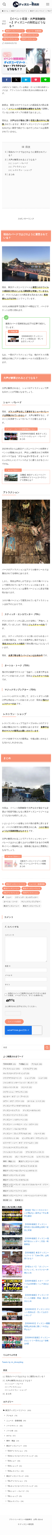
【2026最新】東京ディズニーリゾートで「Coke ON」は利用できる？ (36, 1256)
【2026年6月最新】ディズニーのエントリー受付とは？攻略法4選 (37, 1340)
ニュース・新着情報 (34, 31)
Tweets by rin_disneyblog (12, 1362)
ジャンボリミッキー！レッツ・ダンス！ (20, 1083)
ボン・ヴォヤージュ (24, 1157)
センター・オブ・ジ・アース (15, 1097)
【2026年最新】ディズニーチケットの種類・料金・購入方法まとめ (36, 1298)
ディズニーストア (11, 1110)
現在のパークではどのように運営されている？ (25, 1376)
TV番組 (23, 1064)
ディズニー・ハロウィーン (15, 1120)
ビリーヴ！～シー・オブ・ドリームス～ (20, 1143)
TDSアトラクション (29, 39)
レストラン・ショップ (22, 170)
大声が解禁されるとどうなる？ (22, 159)
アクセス (36, 1064)
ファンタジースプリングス (15, 1147)
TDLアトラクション (11, 39)
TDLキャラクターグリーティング (22, 1486)
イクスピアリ (30, 1069)
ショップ (30, 1078)
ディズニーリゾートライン (15, 1115)
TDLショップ (15, 1496)
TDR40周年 (9, 1064)
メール (8, 975)
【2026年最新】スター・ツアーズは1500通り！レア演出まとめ (36, 1284)
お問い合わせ (38, 1519)
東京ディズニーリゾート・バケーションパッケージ (25, 1196)
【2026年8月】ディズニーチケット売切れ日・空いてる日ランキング (32, 339)
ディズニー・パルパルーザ (15, 1129)
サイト (7, 984)
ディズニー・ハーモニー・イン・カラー (20, 1124)
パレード (39, 1134)
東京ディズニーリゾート (15, 31)
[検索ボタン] (4, 4)
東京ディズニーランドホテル (15, 1180)
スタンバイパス (10, 1087)
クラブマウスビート (12, 1078)
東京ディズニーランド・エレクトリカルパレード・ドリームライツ (25, 1185)
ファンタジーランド (12, 1152)
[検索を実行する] (47, 1047)
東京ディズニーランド (30, 35)
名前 (8, 966)
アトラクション (19, 167)
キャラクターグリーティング (16, 1073)
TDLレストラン (16, 1501)
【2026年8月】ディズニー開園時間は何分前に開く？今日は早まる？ (37, 1326)
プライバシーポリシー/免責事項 (20, 1519)
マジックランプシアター (30, 902)
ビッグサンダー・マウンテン (34, 1138)
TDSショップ (15, 1466)
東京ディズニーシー (11, 35)
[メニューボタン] (47, 4)
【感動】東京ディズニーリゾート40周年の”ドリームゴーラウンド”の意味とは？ (33, 477)
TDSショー (14, 1461)
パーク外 (11, 1431)
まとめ (11, 174)
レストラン (43, 1157)
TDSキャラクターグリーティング (23, 1456)
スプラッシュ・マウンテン (15, 1092)
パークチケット (11, 1138)
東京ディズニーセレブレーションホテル (20, 1171)
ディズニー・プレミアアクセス (17, 1134)
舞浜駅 (7, 1200)
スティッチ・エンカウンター (26, 897)
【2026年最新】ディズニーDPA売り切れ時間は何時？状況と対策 (36, 1227)
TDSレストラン (16, 1471)
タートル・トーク (10, 902)
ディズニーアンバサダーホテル (16, 1106)
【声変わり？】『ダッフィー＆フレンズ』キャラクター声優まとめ (36, 1270)
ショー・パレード (20, 163)
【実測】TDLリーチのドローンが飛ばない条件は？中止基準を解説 (36, 1213)
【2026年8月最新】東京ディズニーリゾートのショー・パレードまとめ (33, 436)
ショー (8, 897)
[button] (6, 79)
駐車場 (19, 1200)
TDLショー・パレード (18, 1491)
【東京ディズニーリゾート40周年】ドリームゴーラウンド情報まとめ (32, 863)
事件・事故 (9, 1161)
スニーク (26, 1087)
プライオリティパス (35, 1152)
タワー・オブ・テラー (13, 1101)
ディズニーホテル (31, 1110)
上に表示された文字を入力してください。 (21, 1006)
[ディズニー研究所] (26, 4)
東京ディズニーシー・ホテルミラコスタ (20, 1166)
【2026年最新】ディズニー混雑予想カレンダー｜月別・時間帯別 (36, 1241)
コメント (9, 935)
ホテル (7, 1157)
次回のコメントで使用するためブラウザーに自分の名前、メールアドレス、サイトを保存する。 (27, 994)
